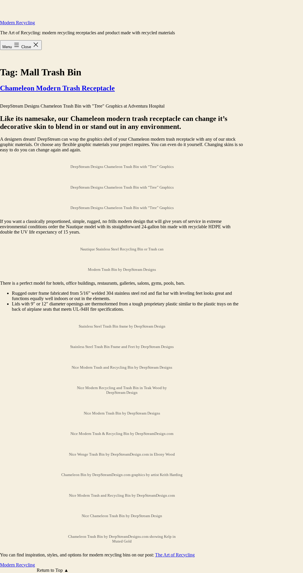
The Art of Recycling (175, 554)
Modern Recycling (17, 22)
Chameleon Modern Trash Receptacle (57, 88)
